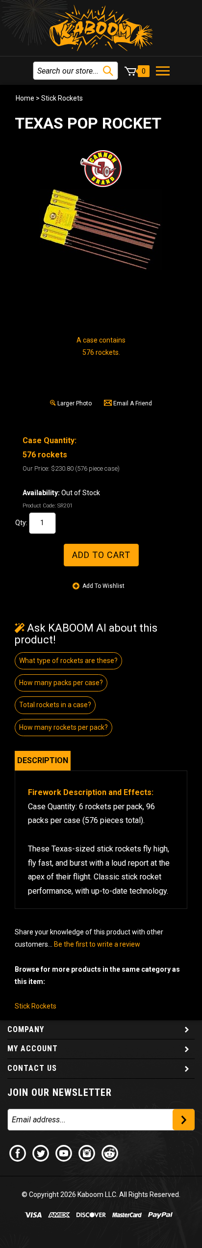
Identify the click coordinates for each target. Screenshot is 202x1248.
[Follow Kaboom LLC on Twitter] (41, 1153)
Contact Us (32, 1068)
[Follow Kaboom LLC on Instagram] (87, 1153)
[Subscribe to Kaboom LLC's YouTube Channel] (64, 1153)
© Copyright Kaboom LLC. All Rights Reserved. (101, 1194)
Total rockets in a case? (55, 705)
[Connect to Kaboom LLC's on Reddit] (110, 1153)
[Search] (108, 71)
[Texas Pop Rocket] (101, 229)
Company (25, 1029)
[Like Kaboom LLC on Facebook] (18, 1153)
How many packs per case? (61, 683)
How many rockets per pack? (63, 727)
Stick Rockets (62, 98)
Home (25, 98)
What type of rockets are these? (68, 660)
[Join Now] (184, 1119)
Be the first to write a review (97, 944)
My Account (32, 1048)
